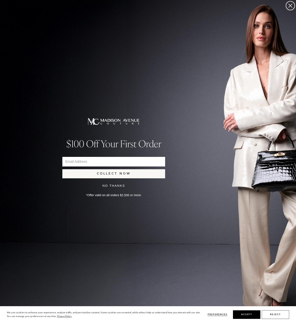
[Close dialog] (290, 5)
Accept (246, 315)
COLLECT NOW (114, 173)
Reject (275, 315)
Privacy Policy (64, 316)
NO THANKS (113, 185)
